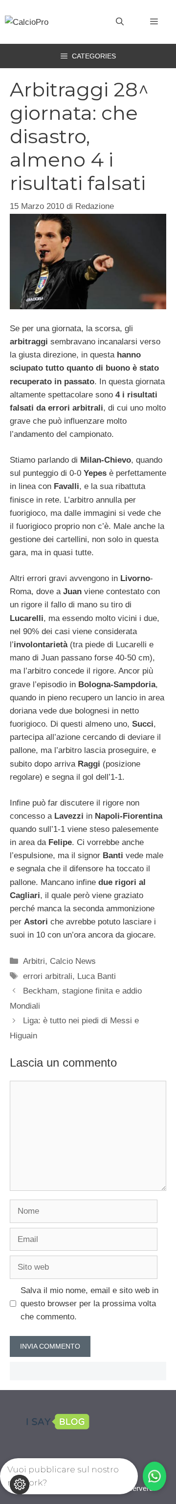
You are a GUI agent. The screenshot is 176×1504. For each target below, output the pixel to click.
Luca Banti (96, 976)
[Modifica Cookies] (19, 1484)
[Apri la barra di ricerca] (120, 22)
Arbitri (34, 961)
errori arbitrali (47, 976)
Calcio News (73, 961)
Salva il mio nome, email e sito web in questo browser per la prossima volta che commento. (89, 1303)
